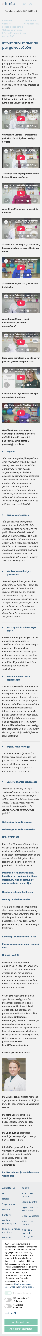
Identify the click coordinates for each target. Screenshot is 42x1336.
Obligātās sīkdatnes (22, 1293)
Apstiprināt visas (21, 1322)
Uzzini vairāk (10, 1313)
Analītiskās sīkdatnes (18, 1306)
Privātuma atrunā (26, 1287)
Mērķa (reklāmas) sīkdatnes (21, 1300)
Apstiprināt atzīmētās (21, 1328)
